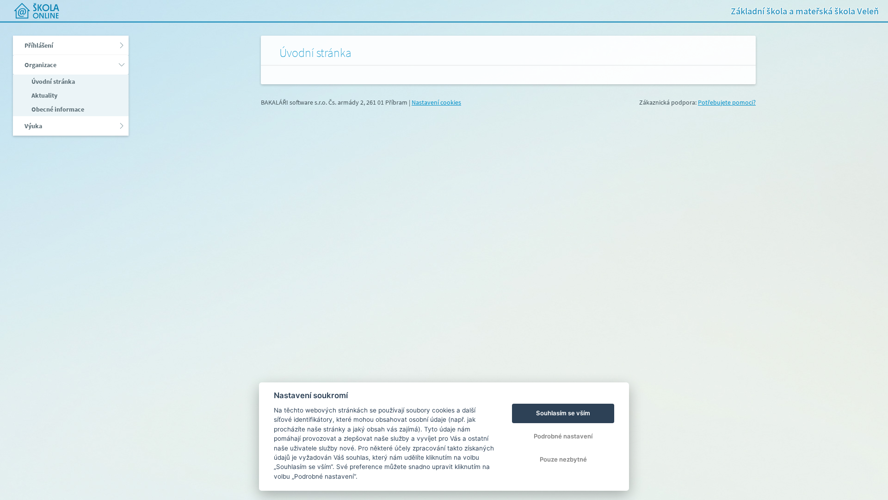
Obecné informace (57, 109)
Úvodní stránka (52, 81)
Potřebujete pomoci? (727, 102)
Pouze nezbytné (563, 459)
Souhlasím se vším (563, 413)
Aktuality (43, 95)
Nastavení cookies (436, 102)
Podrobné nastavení (563, 436)
